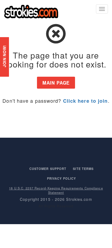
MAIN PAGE (56, 82)
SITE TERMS (83, 168)
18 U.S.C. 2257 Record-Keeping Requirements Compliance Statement (56, 190)
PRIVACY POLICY (61, 178)
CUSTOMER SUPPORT (48, 168)
